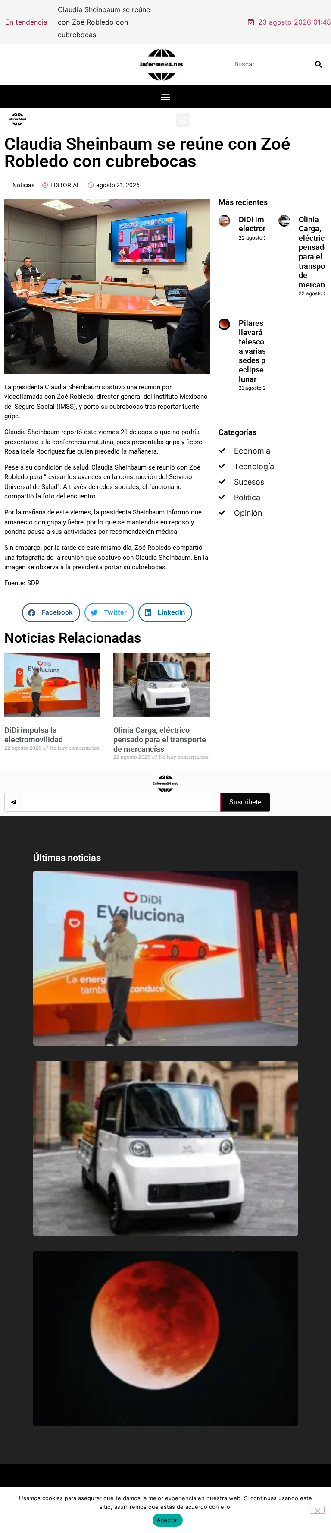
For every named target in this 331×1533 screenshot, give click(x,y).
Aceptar (168, 1520)
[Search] (318, 52)
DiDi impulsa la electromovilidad (33, 723)
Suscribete (245, 790)
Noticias (23, 173)
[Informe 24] (161, 53)
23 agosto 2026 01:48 (294, 16)
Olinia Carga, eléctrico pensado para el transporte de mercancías (159, 727)
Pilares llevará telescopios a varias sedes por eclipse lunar (259, 339)
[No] (317, 1510)
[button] (166, 85)
